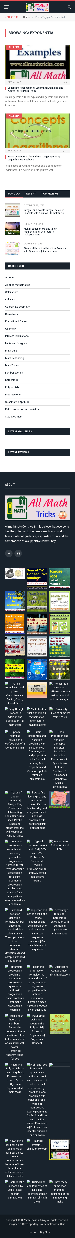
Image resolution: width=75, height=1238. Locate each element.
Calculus (10, 299)
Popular (14, 193)
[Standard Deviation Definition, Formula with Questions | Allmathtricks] (12, 248)
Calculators (11, 292)
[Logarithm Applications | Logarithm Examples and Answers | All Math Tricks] (37, 62)
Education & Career (16, 321)
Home (32, 1232)
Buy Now (45, 1232)
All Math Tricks (28, 1220)
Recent (31, 193)
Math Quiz (11, 350)
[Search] (69, 7)
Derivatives (11, 314)
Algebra (14, 47)
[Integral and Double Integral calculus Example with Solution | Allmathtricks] (12, 210)
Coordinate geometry (17, 306)
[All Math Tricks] (37, 7)
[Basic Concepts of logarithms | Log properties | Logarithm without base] (37, 130)
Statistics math (13, 416)
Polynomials (12, 387)
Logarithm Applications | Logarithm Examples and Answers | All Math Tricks (35, 89)
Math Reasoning (14, 358)
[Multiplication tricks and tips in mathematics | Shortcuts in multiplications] (12, 228)
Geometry (10, 328)
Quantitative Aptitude (17, 401)
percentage (11, 379)
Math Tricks (12, 365)
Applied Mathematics (17, 284)
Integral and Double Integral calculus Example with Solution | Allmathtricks (44, 211)
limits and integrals (16, 343)
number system (14, 372)
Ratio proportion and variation (22, 409)
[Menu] (6, 7)
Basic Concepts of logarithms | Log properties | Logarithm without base (34, 158)
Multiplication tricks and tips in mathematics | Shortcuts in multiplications (40, 231)
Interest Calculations (17, 335)
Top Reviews (49, 193)
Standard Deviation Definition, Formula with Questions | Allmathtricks (45, 250)
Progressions (13, 394)
